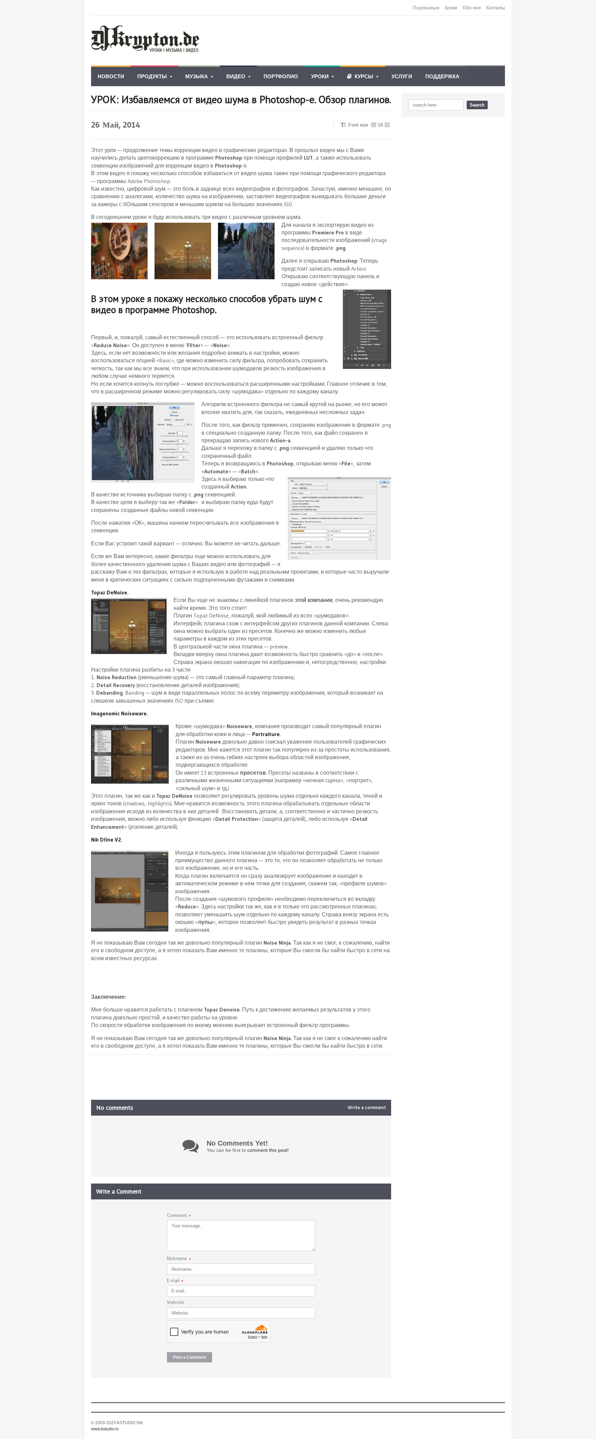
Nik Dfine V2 (106, 839)
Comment (179, 1216)
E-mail (175, 1281)
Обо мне (472, 7)
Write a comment (367, 1107)
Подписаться (426, 7)
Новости (111, 76)
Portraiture (266, 734)
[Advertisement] (379, 40)
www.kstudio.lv (105, 1429)
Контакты (495, 7)
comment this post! (268, 1150)
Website (175, 1302)
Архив (451, 7)
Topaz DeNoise (109, 592)
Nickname (179, 1259)
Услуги (401, 76)
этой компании (313, 599)
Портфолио (281, 76)
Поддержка (442, 76)
